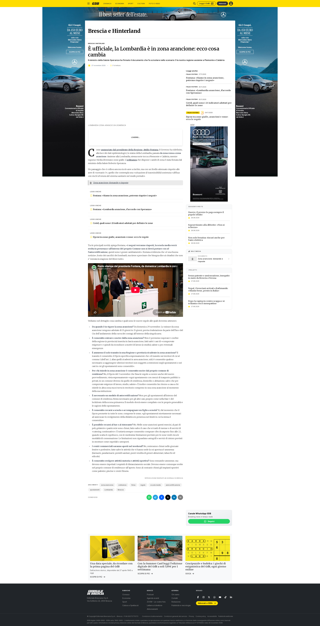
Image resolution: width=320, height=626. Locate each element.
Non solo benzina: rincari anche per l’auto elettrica (206, 238)
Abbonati (222, 4)
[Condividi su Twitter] (167, 497)
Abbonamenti (152, 609)
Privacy (191, 616)
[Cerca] (194, 3)
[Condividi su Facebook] (161, 497)
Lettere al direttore (154, 605)
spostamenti (95, 490)
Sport (130, 4)
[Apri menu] (88, 3)
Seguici (211, 521)
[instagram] (204, 597)
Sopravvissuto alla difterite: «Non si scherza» (206, 226)
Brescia (121, 490)
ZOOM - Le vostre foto (156, 602)
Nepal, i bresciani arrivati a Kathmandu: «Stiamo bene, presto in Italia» (208, 289)
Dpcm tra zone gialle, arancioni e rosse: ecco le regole (121, 237)
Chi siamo (175, 594)
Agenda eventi (153, 598)
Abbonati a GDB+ (205, 603)
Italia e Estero (192, 74)
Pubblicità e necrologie (181, 605)
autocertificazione (173, 485)
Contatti (175, 598)
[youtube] (220, 597)
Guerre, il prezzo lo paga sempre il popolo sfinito (206, 213)
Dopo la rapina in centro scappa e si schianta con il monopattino (206, 302)
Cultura (141, 4)
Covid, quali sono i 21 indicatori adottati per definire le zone (123, 223)
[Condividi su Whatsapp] (149, 497)
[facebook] (198, 597)
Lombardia (108, 490)
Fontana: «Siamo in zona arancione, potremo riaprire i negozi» (125, 195)
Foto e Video (154, 4)
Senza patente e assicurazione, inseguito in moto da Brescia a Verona (209, 276)
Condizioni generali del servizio (175, 616)
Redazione (176, 602)
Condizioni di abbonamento (152, 616)
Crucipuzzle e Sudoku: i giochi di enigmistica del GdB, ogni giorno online (205, 566)
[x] (209, 597)
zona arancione (107, 485)
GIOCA (188, 574)
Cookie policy (201, 616)
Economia (119, 4)
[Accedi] (231, 4)
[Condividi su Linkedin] (174, 497)
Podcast (150, 594)
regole (142, 485)
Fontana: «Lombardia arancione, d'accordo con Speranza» (122, 209)
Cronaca (107, 4)
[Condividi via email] (180, 497)
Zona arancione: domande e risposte (110, 182)
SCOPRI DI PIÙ (96, 577)
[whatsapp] (214, 597)
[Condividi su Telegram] (155, 497)
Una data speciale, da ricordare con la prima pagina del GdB (111, 565)
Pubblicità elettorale (225, 616)
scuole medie (155, 485)
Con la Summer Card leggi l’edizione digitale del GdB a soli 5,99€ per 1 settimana (160, 566)
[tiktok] (226, 597)
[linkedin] (231, 597)
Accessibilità (212, 616)
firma (133, 485)
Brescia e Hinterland (96, 43)
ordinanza (122, 485)
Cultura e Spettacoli (130, 605)
